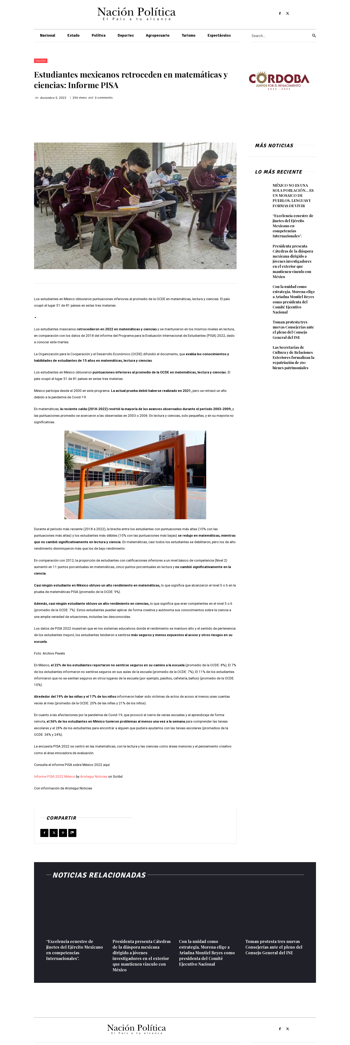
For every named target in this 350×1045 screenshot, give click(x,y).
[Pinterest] (63, 833)
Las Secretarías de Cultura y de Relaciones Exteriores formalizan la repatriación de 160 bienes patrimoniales (293, 357)
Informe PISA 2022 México (54, 776)
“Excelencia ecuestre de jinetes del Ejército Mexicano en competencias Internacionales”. (293, 226)
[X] (288, 14)
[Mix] (72, 833)
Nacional (41, 60)
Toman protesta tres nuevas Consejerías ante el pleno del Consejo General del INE (293, 330)
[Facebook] (280, 14)
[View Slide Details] (279, 80)
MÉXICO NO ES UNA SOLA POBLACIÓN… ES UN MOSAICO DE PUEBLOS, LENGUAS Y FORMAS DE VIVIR (293, 195)
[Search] (314, 35)
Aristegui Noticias (93, 776)
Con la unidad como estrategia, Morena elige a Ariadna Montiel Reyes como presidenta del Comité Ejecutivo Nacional (207, 952)
